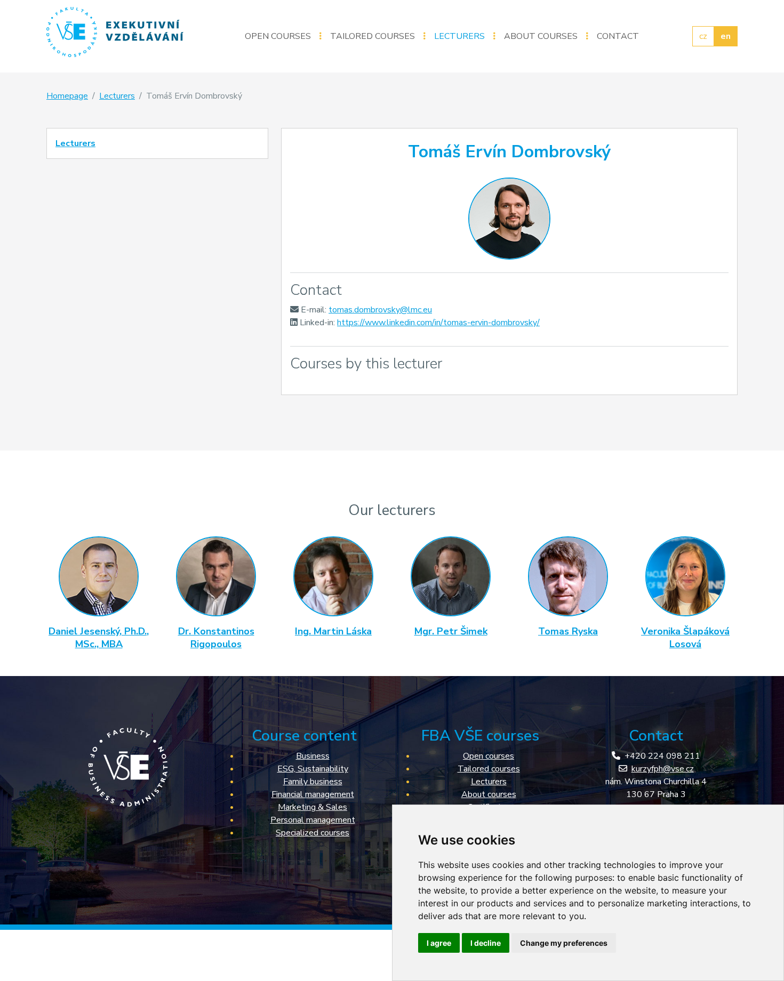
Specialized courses (312, 833)
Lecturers (459, 36)
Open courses (278, 36)
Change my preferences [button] (563, 942)
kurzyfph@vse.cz (662, 769)
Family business (312, 781)
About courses (541, 36)
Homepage (67, 96)
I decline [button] (485, 942)
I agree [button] (439, 942)
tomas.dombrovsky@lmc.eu (380, 310)
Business (313, 756)
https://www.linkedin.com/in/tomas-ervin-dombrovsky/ (438, 322)
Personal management (312, 820)
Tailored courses (372, 36)
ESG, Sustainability (312, 769)
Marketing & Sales (312, 807)
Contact (618, 36)
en (726, 36)
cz (703, 36)
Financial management (312, 794)
